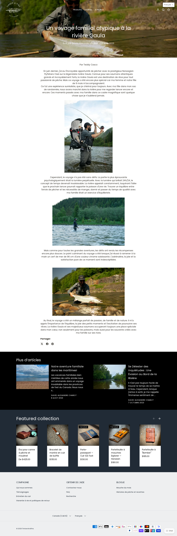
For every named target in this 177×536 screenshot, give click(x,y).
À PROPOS (99, 9)
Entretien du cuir (23, 496)
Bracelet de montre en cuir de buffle (57, 452)
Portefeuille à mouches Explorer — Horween (118, 454)
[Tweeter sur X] (42, 344)
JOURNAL (88, 9)
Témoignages (22, 492)
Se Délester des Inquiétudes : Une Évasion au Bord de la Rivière (142, 372)
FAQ (68, 492)
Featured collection (37, 418)
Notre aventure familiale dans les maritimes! (67, 368)
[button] (163, 9)
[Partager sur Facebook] (47, 344)
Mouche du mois (123, 487)
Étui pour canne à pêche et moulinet (27, 452)
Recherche (71, 496)
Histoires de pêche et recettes (130, 492)
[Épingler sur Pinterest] (52, 344)
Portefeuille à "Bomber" (149, 451)
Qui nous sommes (24, 487)
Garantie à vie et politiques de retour (33, 500)
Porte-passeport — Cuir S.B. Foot (86, 452)
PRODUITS (77, 9)
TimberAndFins (28, 528)
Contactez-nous (74, 487)
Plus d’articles (28, 360)
